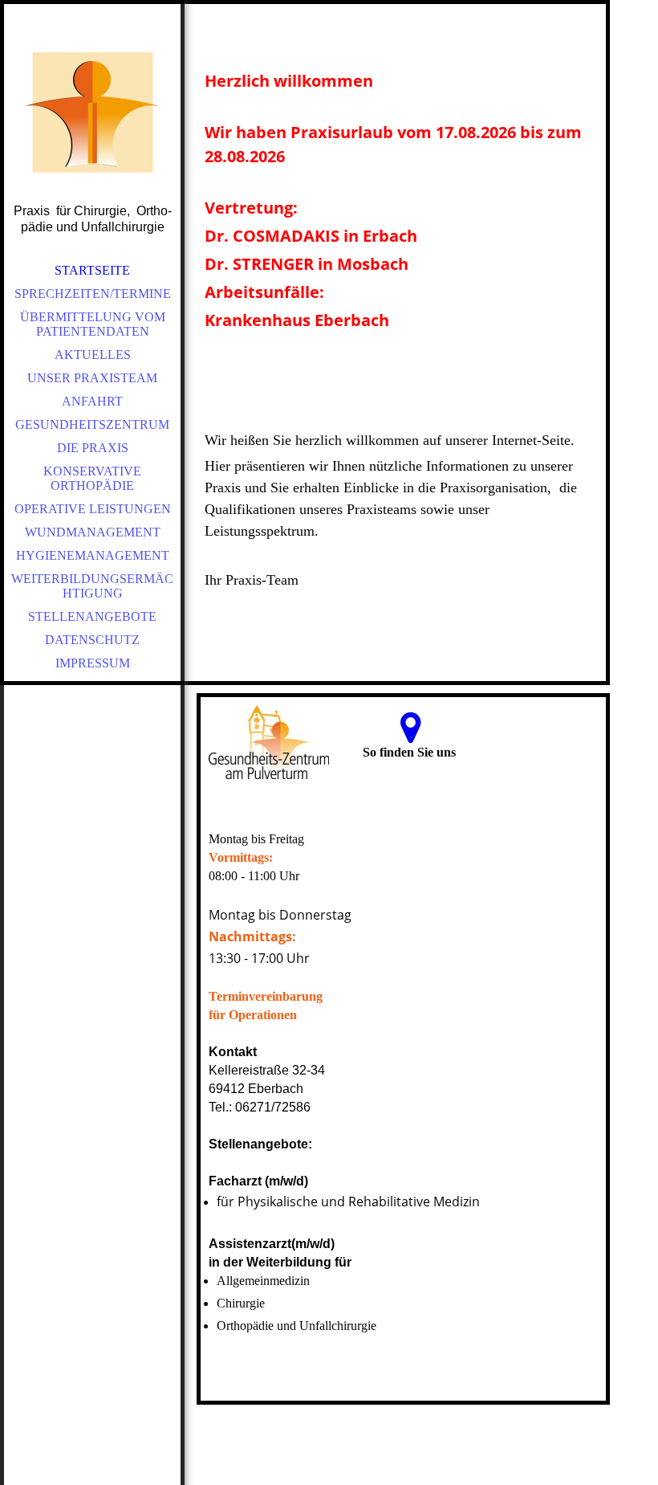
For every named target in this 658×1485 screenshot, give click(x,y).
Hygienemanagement (92, 555)
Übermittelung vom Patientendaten (92, 324)
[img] (92, 112)
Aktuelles (93, 354)
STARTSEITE (92, 270)
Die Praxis (92, 448)
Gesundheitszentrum (92, 424)
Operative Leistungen (92, 509)
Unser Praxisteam (92, 378)
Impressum (92, 663)
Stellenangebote (92, 616)
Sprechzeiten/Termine (92, 293)
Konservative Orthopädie (92, 478)
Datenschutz (92, 640)
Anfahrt (92, 401)
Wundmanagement (92, 532)
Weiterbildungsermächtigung (92, 586)
